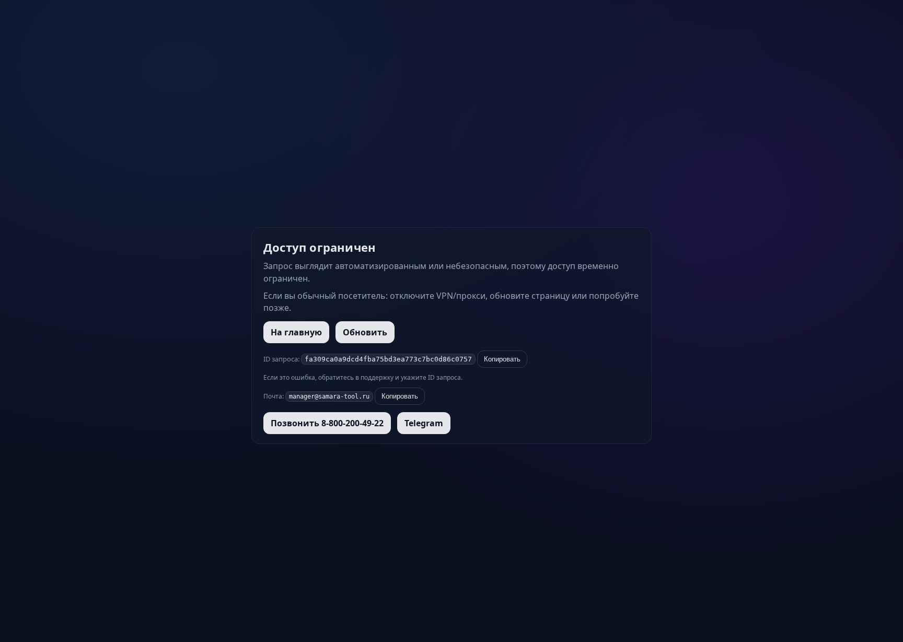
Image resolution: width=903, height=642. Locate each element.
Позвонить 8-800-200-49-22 (327, 423)
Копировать (502, 359)
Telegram (423, 423)
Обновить (365, 332)
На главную (296, 332)
